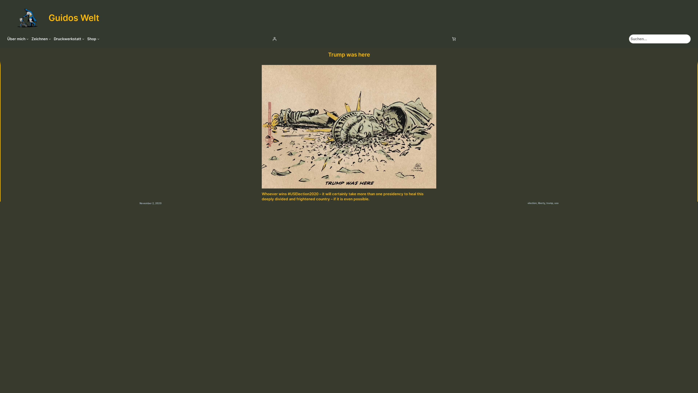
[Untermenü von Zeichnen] (50, 39)
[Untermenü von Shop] (98, 39)
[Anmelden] (274, 38)
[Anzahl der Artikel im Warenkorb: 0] (453, 38)
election (532, 203)
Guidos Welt (74, 17)
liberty (541, 203)
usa (556, 203)
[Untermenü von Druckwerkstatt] (83, 39)
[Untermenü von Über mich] (27, 39)
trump (549, 203)
